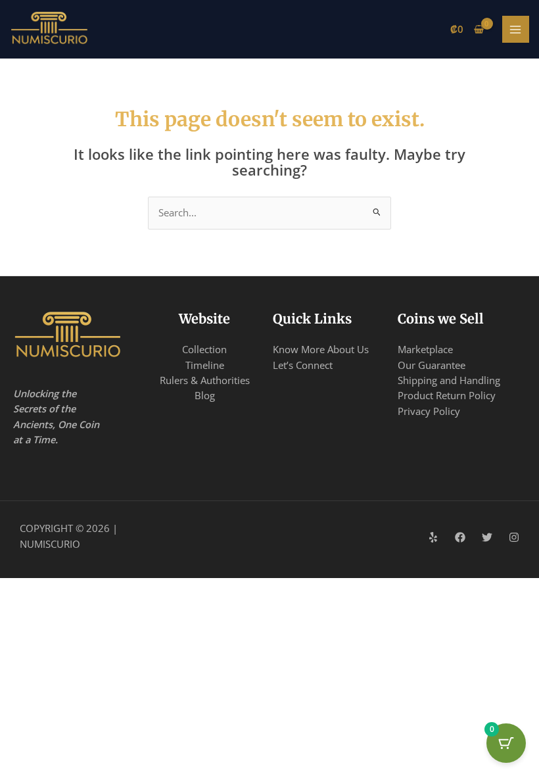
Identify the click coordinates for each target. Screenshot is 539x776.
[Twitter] (487, 537)
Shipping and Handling (449, 380)
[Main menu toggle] (516, 29)
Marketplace (425, 349)
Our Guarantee (431, 365)
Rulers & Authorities (205, 380)
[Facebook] (460, 537)
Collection (204, 349)
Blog (205, 395)
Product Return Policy (447, 395)
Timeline (204, 365)
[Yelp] (433, 537)
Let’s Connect (303, 365)
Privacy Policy (429, 411)
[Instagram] (514, 537)
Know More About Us (321, 349)
